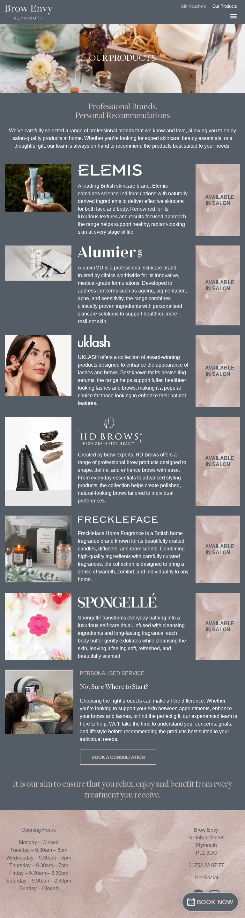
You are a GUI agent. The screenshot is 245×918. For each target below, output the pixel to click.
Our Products (224, 6)
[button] (233, 15)
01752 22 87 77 (206, 865)
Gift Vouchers (193, 6)
